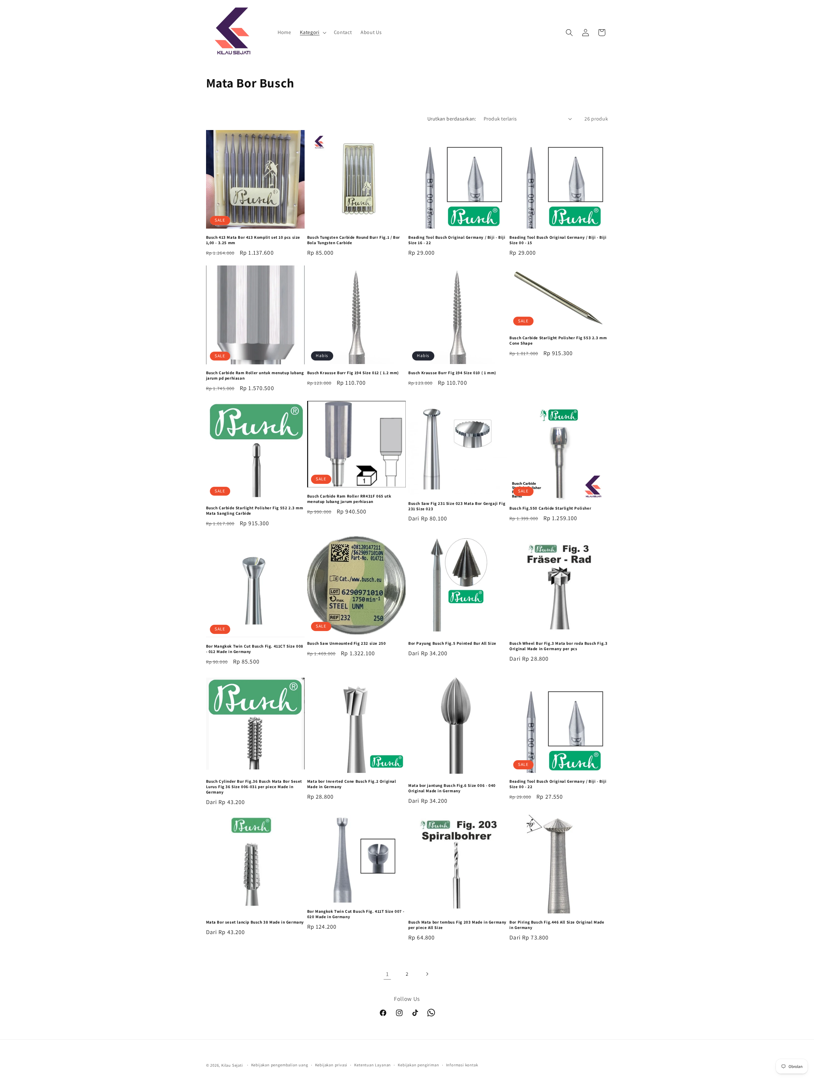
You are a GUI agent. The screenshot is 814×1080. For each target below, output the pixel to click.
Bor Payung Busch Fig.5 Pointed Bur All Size (452, 643)
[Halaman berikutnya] (427, 974)
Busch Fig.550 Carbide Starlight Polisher (550, 508)
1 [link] (387, 974)
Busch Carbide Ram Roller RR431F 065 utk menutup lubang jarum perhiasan (349, 499)
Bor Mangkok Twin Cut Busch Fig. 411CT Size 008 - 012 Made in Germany (255, 649)
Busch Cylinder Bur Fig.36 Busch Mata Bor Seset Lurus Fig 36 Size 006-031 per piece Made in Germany (254, 787)
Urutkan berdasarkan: (451, 118)
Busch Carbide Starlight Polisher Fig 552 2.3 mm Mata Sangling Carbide (254, 511)
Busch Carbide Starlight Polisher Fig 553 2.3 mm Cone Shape (558, 340)
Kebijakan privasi (331, 1065)
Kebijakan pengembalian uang (279, 1065)
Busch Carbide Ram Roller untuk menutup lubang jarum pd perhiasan (255, 375)
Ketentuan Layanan (372, 1065)
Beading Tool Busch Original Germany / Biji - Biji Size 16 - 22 (456, 240)
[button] (312, 32)
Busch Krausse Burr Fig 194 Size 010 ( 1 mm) (452, 372)
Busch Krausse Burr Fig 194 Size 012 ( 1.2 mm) (353, 372)
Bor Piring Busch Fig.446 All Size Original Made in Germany (556, 925)
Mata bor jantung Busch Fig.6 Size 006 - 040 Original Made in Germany (452, 788)
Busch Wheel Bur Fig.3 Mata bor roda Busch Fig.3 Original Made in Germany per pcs (558, 646)
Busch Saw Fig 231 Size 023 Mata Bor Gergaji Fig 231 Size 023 (456, 506)
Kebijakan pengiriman (418, 1065)
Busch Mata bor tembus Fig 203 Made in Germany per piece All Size (457, 925)
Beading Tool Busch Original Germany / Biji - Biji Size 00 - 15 (557, 240)
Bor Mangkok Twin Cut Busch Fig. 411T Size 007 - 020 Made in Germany (355, 914)
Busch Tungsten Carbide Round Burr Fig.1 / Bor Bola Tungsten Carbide (353, 240)
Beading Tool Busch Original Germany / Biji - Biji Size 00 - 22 (557, 784)
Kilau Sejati (232, 1065)
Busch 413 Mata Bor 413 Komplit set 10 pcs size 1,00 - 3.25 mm (253, 240)
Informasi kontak (462, 1065)
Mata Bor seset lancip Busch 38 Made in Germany (255, 922)
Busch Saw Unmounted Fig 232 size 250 (346, 643)
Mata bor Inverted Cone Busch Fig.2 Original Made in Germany (351, 784)
